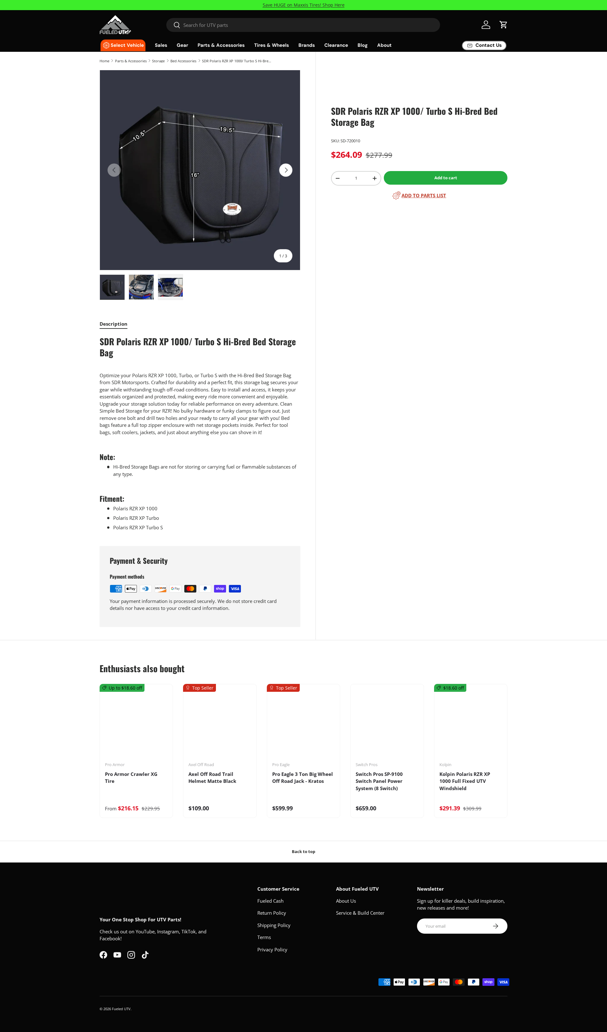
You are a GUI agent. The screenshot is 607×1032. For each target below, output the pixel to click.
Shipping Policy (274, 925)
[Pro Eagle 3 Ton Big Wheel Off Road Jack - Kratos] (303, 725)
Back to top (303, 851)
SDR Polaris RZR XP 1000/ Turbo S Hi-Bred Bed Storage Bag (237, 61)
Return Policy (271, 913)
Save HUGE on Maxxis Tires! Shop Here (304, 5)
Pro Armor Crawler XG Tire (131, 777)
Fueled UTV (121, 1008)
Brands (306, 45)
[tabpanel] (200, 433)
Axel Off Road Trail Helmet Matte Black (212, 777)
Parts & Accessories (221, 45)
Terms (264, 937)
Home (104, 61)
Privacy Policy (272, 949)
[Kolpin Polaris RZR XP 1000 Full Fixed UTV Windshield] (470, 725)
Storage (158, 61)
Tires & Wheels (271, 45)
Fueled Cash (270, 901)
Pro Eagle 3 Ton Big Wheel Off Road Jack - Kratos (302, 777)
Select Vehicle (127, 45)
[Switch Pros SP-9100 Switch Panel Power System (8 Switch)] (387, 725)
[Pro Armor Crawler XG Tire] (136, 725)
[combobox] (303, 25)
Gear (182, 45)
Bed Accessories (183, 61)
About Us (346, 901)
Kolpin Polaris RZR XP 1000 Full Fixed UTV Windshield (464, 781)
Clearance (336, 45)
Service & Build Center (360, 913)
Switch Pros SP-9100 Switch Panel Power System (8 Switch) (379, 781)
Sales (161, 45)
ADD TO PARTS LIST (424, 195)
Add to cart (445, 178)
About (384, 45)
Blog (363, 45)
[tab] (113, 324)
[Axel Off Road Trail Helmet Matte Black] (219, 725)
